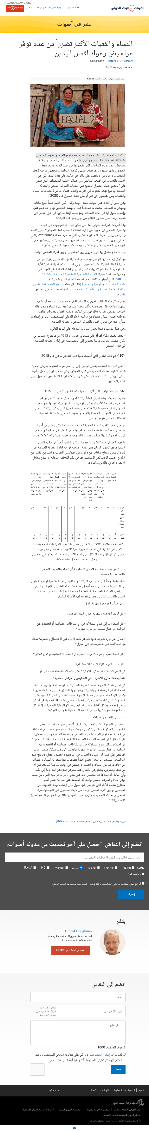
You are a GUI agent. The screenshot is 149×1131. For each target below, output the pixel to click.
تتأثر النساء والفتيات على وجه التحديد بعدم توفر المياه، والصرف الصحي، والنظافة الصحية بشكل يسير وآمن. (81, 158)
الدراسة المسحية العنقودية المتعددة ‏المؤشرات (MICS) (84, 277)
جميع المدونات (54, 8)
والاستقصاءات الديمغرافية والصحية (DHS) (99, 284)
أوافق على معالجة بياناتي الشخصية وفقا (96, 884)
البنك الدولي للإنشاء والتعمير (127, 1109)
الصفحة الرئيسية (71, 8)
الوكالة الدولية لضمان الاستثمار (37, 1109)
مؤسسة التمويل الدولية (69, 1109)
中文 (43, 868)
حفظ (118, 1069)
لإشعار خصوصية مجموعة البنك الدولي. (73, 884)
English (90, 79)
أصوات (65, 24)
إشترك (131, 894)
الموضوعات (40, 8)
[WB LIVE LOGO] (15, 9)
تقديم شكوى (54, 1090)
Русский (59, 868)
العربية (109, 67)
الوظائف (104, 1090)
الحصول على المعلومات (123, 1090)
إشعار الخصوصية (99, 1055)
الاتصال (29, 8)
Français (109, 868)
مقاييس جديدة (47, 592)
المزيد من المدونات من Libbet (70, 950)
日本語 (28, 868)
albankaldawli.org (18, 3)
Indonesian (134, 874)
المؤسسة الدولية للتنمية (98, 1109)
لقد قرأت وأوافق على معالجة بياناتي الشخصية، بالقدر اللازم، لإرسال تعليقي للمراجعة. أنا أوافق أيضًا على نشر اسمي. (78, 1057)
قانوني (141, 1090)
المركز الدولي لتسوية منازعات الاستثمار (121, 1115)
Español (91, 868)
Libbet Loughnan (120, 61)
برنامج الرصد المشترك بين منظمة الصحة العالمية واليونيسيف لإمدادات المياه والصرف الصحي (79, 287)
